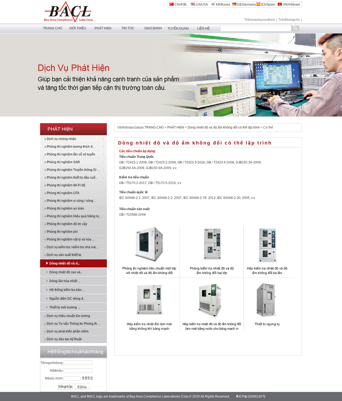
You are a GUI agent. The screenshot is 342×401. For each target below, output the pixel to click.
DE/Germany (246, 4)
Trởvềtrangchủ (289, 20)
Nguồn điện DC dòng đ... (67, 298)
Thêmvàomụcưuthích (259, 20)
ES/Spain (268, 4)
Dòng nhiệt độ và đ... (64, 263)
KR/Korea (222, 4)
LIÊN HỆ (203, 28)
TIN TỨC (128, 28)
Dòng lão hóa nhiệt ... (64, 281)
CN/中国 (180, 4)
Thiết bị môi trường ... (64, 307)
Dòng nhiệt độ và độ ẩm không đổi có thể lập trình (224, 127)
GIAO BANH (153, 28)
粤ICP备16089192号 (251, 396)
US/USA (201, 4)
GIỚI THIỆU (77, 28)
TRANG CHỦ (52, 28)
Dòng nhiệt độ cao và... (66, 272)
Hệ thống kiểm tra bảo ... (67, 290)
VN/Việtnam (291, 4)
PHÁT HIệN (103, 28)
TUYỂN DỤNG (178, 28)
